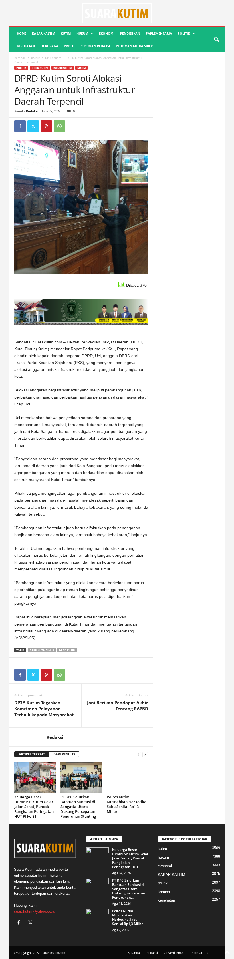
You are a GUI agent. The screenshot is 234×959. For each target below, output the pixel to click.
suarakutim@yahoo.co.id (34, 911)
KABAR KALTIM (43, 33)
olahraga (49, 46)
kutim (66, 33)
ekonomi (106, 33)
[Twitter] (33, 126)
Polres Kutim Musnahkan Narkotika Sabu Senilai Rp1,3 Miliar (126, 804)
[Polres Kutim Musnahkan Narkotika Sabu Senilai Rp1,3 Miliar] (127, 777)
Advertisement (175, 952)
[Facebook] (20, 126)
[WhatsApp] (59, 126)
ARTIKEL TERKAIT (32, 754)
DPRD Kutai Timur (42, 650)
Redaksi (32, 111)
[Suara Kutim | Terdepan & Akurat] (117, 13)
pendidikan (130, 33)
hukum (82, 33)
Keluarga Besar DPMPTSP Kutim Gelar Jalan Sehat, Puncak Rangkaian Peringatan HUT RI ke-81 (34, 806)
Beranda (20, 58)
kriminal (164, 892)
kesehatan (26, 46)
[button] (216, 39)
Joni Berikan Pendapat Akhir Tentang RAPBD (117, 705)
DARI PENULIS (64, 754)
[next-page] (145, 754)
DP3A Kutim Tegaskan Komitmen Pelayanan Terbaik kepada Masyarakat (44, 708)
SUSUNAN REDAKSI (95, 46)
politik (184, 33)
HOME (21, 33)
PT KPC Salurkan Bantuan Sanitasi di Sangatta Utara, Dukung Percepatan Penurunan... (128, 889)
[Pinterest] (46, 126)
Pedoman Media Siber (134, 46)
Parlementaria (159, 33)
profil (69, 46)
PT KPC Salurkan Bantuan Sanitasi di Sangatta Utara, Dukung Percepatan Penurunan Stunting (78, 806)
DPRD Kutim (53, 58)
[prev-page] (138, 754)
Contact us (200, 952)
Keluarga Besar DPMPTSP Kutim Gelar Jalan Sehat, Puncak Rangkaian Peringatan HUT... (130, 858)
